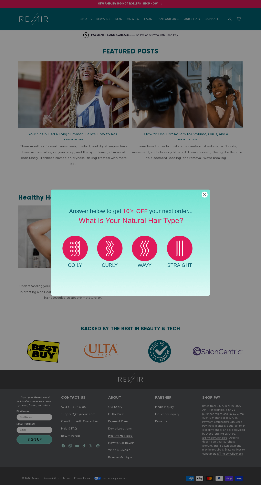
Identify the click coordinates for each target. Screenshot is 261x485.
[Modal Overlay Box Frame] (130, 243)
